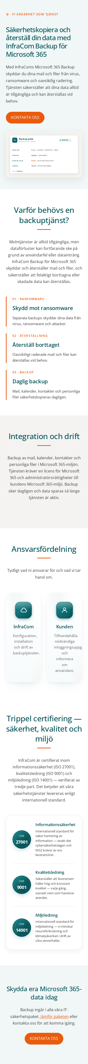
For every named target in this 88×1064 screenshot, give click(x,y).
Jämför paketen (55, 1016)
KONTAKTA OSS (25, 117)
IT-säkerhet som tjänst (35, 14)
